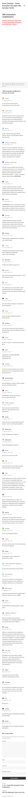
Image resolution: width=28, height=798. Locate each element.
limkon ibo (8, 429)
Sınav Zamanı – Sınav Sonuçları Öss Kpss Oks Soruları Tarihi (11, 5)
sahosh (7, 512)
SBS (19, 83)
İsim (3, 760)
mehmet (7, 323)
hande (6, 551)
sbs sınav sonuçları (18, 84)
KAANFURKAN (9, 378)
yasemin (7, 682)
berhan (7, 233)
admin (14, 83)
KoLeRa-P (7, 260)
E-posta (4, 765)
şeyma (7, 721)
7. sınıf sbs (6, 84)
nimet (6, 670)
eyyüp (6, 417)
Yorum (4, 741)
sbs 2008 (11, 84)
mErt (6, 350)
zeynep (7, 708)
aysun (6, 627)
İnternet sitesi (6, 771)
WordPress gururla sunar (7, 796)
